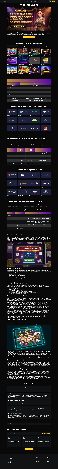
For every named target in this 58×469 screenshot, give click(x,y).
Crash (34, 46)
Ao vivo (23, 46)
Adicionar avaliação (46, 433)
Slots (45, 46)
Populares (11, 46)
